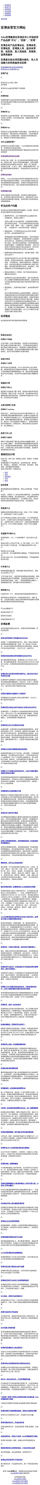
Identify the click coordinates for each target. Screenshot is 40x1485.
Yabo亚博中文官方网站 (20, 1481)
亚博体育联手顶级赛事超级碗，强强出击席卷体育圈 (19, 1411)
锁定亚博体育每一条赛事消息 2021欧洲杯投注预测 (18, 887)
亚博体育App (14, 69)
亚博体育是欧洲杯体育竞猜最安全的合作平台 (16, 656)
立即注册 (4, 19)
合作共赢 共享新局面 (8, 1328)
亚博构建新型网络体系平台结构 (12, 1237)
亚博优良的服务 (6, 174)
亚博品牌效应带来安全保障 (10, 156)
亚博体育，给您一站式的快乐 (11, 1004)
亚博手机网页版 (17, 67)
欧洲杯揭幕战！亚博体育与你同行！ (13, 1024)
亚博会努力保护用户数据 (9, 813)
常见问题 (8, 11)
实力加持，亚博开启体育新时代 (12, 1296)
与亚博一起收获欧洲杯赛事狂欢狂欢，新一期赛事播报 (19, 1108)
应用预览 (8, 13)
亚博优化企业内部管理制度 (10, 1221)
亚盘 (6, 474)
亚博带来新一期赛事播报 (9, 1163)
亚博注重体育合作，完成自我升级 (12, 1422)
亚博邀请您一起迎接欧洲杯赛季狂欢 (13, 1088)
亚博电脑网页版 (6, 67)
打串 (6, 478)
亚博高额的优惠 (6, 191)
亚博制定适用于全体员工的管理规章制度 (15, 1280)
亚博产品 (8, 7)
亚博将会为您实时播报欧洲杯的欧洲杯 (14, 749)
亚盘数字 (8, 476)
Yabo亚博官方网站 (16, 1473)
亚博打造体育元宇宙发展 (9, 1312)
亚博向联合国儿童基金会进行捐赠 (12, 1266)
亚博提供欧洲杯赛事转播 (9, 1068)
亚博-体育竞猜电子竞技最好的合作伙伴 (14, 638)
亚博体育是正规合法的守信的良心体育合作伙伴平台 (19, 707)
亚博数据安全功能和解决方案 (11, 791)
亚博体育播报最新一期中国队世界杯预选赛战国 (17, 1132)
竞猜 (6, 472)
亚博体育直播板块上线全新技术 (12, 1347)
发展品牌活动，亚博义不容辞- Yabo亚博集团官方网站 (19, 1436)
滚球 (6, 481)
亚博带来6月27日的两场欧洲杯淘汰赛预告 (15, 1148)
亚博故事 (8, 15)
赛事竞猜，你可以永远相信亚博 (12, 863)
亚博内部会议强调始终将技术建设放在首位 (15, 1363)
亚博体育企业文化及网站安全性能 (12, 725)
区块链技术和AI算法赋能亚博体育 (12, 1203)
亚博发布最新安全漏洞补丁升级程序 (13, 693)
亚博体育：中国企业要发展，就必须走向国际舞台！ (19, 947)
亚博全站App (5, 69)
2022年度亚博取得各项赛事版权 (12, 1253)
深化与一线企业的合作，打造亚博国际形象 (15, 1379)
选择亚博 (8, 9)
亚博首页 (8, 5)
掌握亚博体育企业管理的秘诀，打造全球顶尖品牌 (18, 1448)
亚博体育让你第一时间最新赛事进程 (13, 1044)
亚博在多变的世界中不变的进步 (12, 1460)
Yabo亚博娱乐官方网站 (20, 1483)
